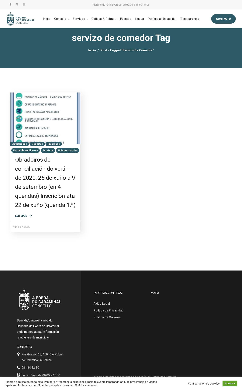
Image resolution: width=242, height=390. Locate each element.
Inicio (92, 50)
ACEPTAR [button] (230, 383)
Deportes (37, 144)
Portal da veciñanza (25, 150)
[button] (223, 19)
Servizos (48, 150)
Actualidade (19, 144)
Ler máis (21, 215)
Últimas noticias (68, 150)
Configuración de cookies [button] (204, 383)
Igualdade (54, 144)
